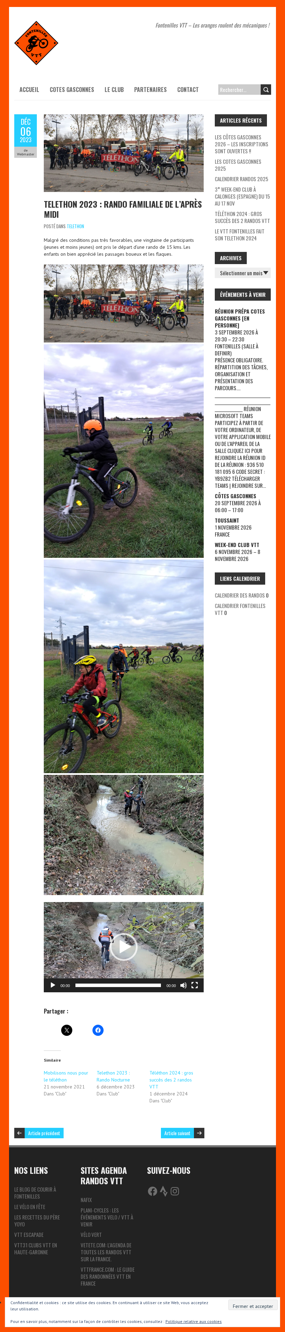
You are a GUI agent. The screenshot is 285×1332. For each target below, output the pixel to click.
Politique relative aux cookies (193, 1321)
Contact (188, 89)
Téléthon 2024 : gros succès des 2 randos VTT (171, 1080)
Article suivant (177, 1133)
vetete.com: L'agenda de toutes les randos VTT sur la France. (106, 1252)
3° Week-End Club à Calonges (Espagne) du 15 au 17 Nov (242, 196)
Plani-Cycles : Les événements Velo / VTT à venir (107, 1217)
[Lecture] (52, 985)
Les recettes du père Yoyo (37, 1220)
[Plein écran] (194, 985)
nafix (86, 1199)
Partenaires (150, 89)
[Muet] (183, 985)
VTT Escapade (28, 1234)
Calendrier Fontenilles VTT (240, 609)
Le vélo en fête (29, 1206)
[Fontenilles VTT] (36, 24)
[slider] (118, 985)
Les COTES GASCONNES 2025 (238, 164)
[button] (124, 947)
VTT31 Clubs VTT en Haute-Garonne (35, 1248)
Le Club (114, 89)
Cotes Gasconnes (72, 89)
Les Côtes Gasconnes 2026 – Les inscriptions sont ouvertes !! (241, 144)
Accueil (29, 89)
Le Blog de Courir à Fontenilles (35, 1192)
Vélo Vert (91, 1234)
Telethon (75, 226)
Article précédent (44, 1133)
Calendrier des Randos (240, 595)
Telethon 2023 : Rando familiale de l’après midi (123, 209)
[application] (124, 947)
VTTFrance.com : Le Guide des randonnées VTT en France (108, 1276)
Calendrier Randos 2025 (241, 179)
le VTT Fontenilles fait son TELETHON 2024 (239, 234)
